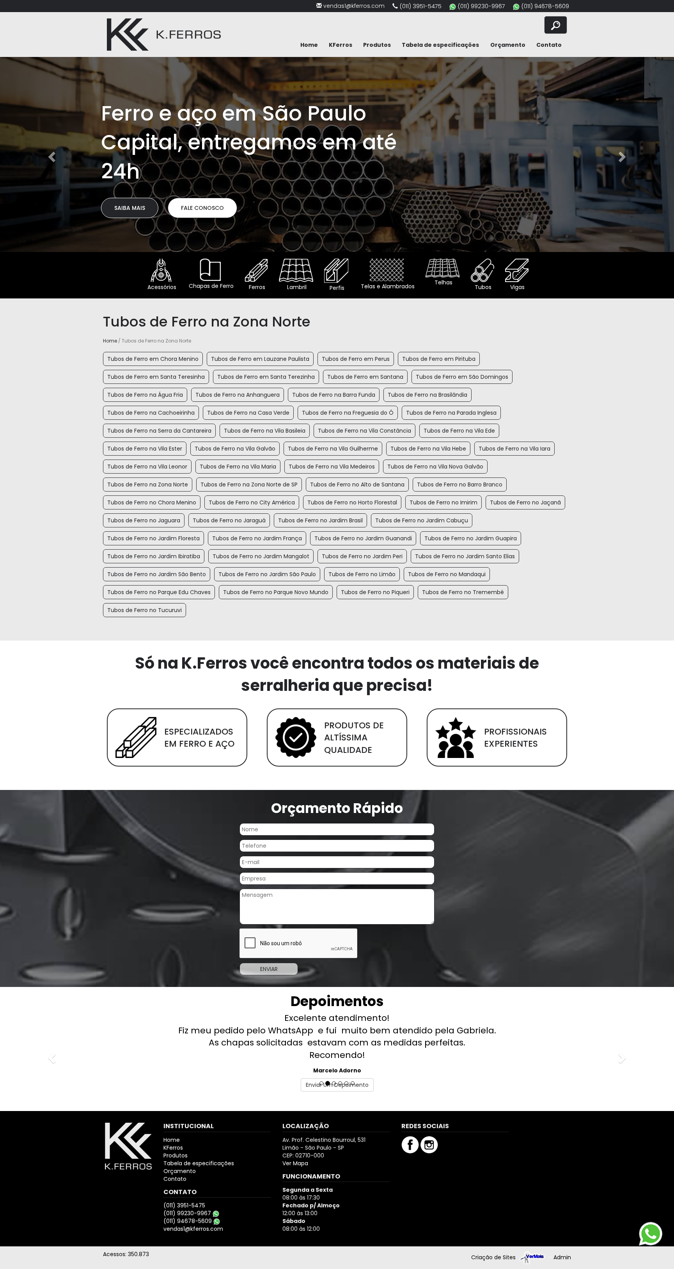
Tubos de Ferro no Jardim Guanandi (363, 538)
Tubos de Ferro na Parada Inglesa (451, 413)
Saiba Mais (129, 193)
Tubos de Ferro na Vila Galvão (235, 449)
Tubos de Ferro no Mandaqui (447, 574)
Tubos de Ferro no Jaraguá (229, 520)
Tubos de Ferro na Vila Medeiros (332, 466)
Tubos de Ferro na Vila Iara (514, 449)
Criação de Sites (493, 1221)
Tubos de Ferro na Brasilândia (427, 395)
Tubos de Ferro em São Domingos (462, 377)
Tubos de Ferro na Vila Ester (144, 449)
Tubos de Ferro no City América (252, 502)
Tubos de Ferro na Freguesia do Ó (348, 413)
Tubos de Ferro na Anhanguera (237, 395)
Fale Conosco (202, 193)
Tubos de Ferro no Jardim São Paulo (267, 574)
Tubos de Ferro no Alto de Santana (357, 484)
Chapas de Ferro (210, 286)
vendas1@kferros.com (354, 6)
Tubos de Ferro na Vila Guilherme (333, 449)
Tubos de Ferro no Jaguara (143, 520)
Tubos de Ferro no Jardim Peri (362, 556)
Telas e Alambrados (387, 286)
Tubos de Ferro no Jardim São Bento (156, 574)
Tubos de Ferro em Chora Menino (153, 359)
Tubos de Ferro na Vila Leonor (147, 466)
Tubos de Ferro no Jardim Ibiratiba (153, 556)
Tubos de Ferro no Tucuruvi (144, 610)
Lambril (296, 287)
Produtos (377, 45)
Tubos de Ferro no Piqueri (375, 592)
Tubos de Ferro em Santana (365, 377)
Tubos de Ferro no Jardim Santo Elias (465, 556)
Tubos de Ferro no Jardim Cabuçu (421, 520)
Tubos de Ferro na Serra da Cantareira (159, 431)
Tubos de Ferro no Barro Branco (459, 484)
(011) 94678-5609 (545, 6)
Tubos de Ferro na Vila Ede (459, 431)
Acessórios (161, 287)
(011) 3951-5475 (420, 6)
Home (309, 45)
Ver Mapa (295, 1126)
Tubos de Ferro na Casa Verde (248, 413)
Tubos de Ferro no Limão (362, 574)
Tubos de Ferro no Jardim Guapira (470, 538)
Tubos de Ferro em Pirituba (438, 359)
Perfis (336, 288)
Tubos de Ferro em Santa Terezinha (266, 377)
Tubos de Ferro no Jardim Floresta (153, 538)
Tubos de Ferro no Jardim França (257, 538)
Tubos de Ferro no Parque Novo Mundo (275, 592)
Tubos (482, 287)
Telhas (442, 282)
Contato (549, 45)
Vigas (517, 287)
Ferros (256, 287)
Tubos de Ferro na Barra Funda (333, 395)
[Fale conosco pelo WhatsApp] (650, 1234)
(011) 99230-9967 (481, 6)
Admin (562, 1221)
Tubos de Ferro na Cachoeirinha (151, 413)
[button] (50, 154)
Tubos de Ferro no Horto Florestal (352, 502)
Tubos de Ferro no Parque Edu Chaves (159, 592)
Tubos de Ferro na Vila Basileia (264, 431)
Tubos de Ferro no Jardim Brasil (320, 520)
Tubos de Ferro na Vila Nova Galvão (435, 466)
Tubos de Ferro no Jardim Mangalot (261, 556)
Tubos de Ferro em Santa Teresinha (156, 377)
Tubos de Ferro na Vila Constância (364, 431)
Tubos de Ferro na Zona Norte (147, 484)
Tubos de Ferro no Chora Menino (151, 502)
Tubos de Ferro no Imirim (443, 502)
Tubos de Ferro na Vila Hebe (428, 449)
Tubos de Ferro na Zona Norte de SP (249, 484)
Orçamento (507, 45)
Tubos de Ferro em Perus (356, 359)
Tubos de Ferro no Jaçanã (525, 502)
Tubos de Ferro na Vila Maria (238, 466)
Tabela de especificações (440, 45)
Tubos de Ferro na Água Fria (145, 395)
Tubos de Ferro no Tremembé (463, 592)
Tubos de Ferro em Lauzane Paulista (260, 359)
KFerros (340, 45)
